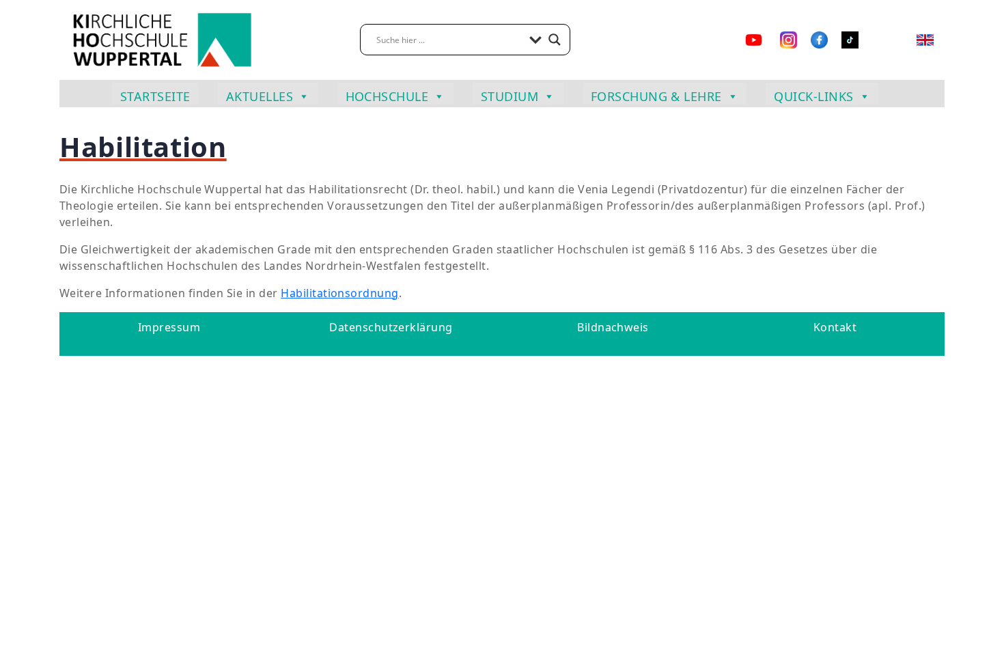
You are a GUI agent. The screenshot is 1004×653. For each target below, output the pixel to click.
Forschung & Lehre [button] (656, 96)
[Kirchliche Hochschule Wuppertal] (161, 38)
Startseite (155, 96)
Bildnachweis (613, 327)
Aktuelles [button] (259, 96)
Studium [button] (509, 96)
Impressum (169, 327)
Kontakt (834, 327)
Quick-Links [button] (813, 96)
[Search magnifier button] (554, 39)
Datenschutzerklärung (391, 327)
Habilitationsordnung (340, 293)
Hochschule (387, 96)
